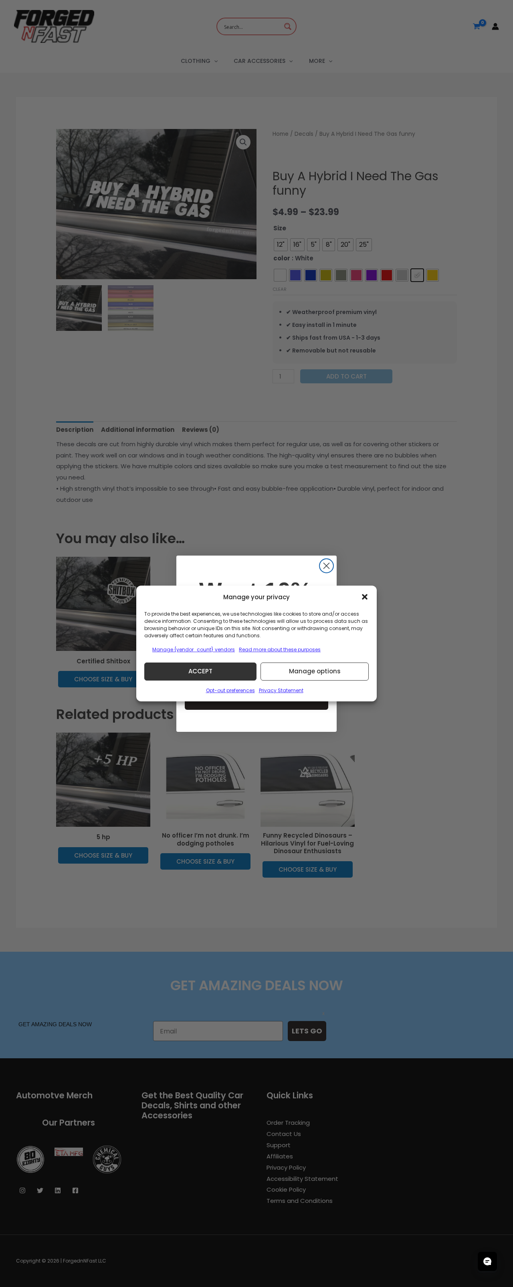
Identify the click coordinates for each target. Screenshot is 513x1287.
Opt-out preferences (230, 690)
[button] (365, 597)
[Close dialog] (326, 566)
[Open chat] (487, 1261)
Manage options (315, 671)
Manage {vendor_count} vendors (193, 649)
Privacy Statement (281, 690)
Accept (200, 671)
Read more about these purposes (280, 649)
